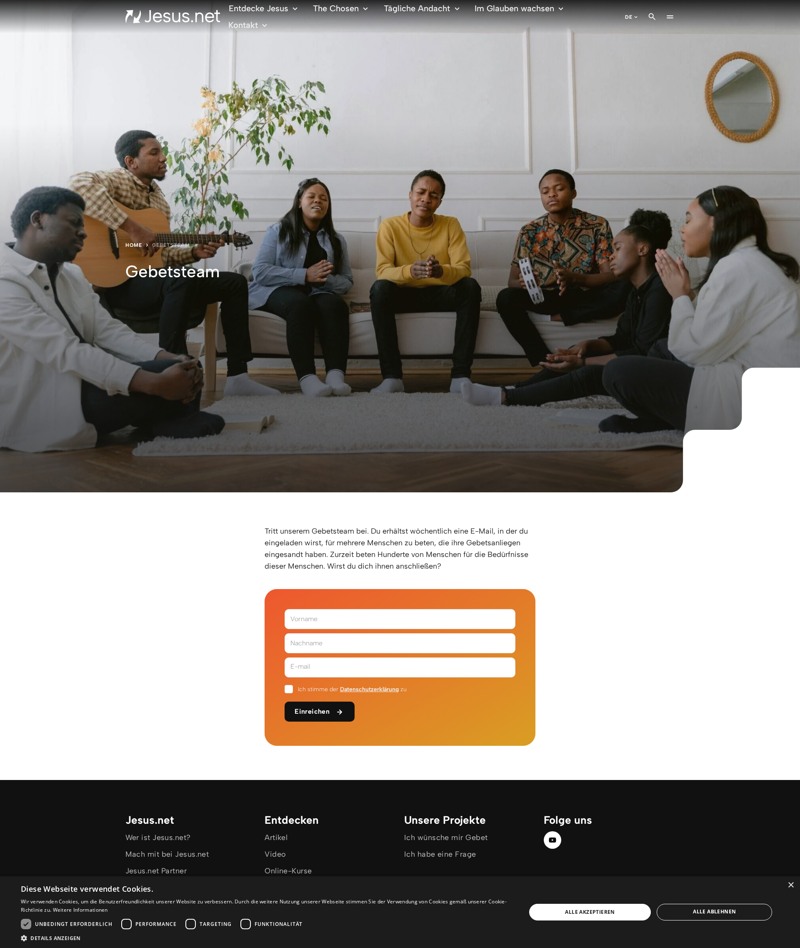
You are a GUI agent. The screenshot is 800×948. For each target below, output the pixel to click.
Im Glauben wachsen (514, 8)
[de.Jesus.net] (172, 16)
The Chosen (336, 8)
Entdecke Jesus (258, 8)
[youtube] (552, 840)
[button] (266, 938)
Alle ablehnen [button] (714, 911)
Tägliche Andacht (417, 8)
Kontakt (243, 25)
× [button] (791, 885)
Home (133, 245)
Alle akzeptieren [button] (590, 911)
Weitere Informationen (80, 909)
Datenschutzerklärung (369, 689)
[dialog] (400, 912)
